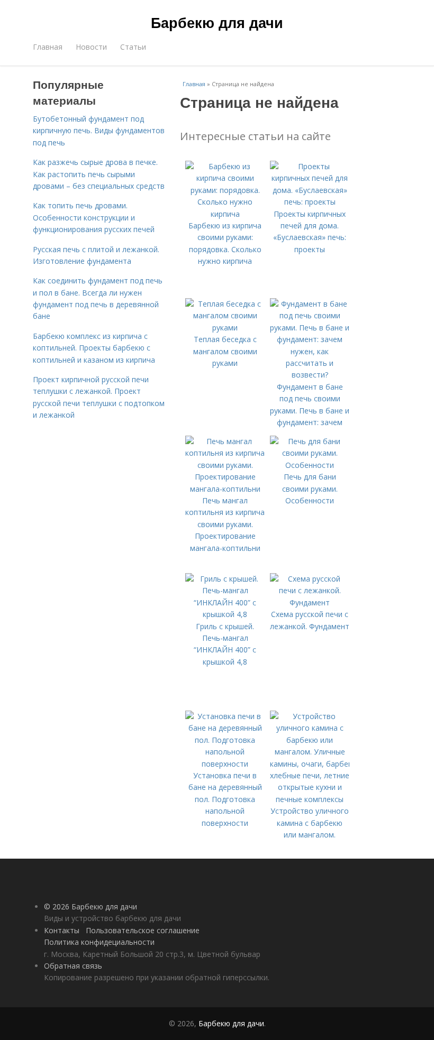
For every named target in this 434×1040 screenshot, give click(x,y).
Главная (47, 47)
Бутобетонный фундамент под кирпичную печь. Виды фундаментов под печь (99, 131)
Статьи (133, 47)
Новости (91, 47)
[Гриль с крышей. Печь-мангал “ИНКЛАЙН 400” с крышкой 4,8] (225, 614)
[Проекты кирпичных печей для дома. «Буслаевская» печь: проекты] (309, 202)
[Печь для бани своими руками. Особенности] (309, 465)
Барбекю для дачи (217, 22)
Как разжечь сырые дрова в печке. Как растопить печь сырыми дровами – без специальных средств (99, 174)
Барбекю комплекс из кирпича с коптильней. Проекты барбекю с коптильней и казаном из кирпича (94, 348)
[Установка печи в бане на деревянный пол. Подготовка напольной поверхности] (225, 764)
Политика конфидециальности (99, 942)
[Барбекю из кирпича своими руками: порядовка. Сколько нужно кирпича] (225, 214)
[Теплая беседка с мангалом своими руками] (225, 328)
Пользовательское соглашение (143, 930)
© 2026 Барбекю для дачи (90, 906)
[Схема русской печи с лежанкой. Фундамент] (309, 602)
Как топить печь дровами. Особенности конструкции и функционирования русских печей (94, 217)
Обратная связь (73, 966)
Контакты (61, 930)
